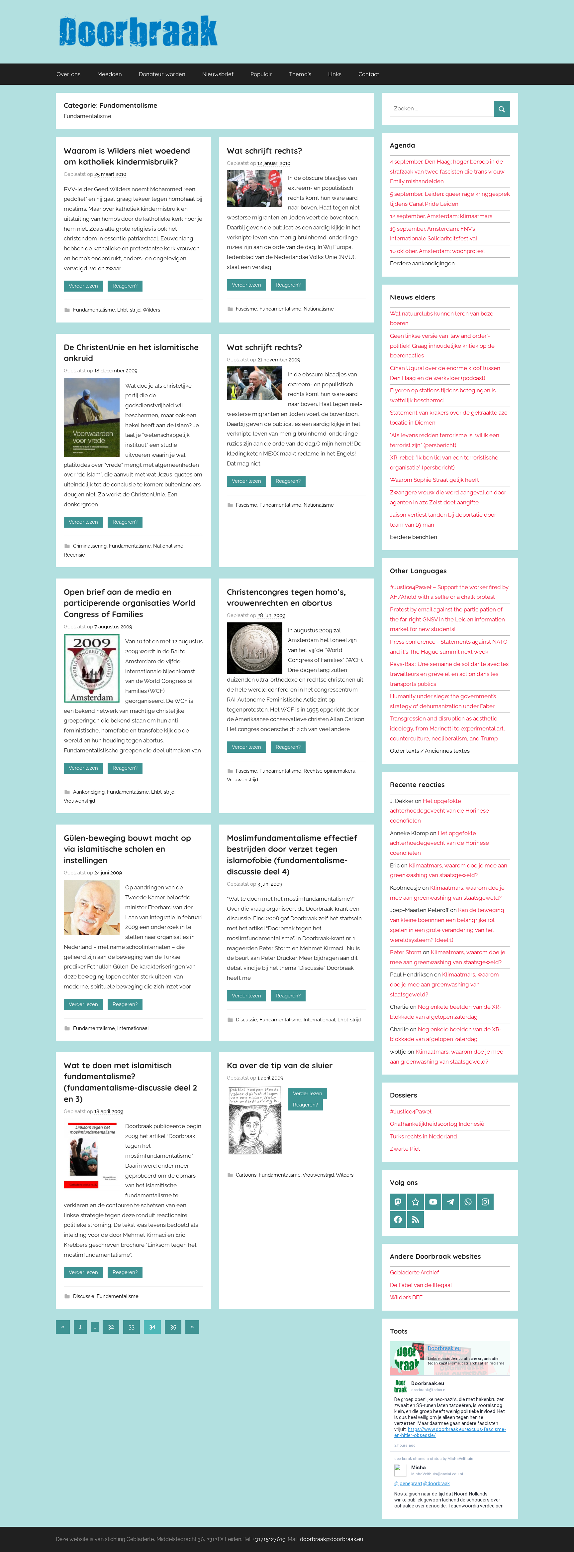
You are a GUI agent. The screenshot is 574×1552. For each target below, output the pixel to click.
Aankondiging (89, 792)
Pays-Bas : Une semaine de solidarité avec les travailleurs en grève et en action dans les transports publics (449, 674)
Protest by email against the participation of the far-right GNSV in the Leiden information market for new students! (447, 619)
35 (173, 1326)
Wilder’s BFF (406, 1297)
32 (111, 1326)
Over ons (68, 73)
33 (132, 1326)
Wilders (151, 310)
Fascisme (246, 309)
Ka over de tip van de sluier (280, 1065)
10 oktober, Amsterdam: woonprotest (437, 251)
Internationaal (133, 1028)
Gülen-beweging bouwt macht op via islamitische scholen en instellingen (127, 849)
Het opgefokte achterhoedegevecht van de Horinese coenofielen (439, 811)
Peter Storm (406, 952)
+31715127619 (269, 1539)
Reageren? (125, 286)
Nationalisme (319, 309)
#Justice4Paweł (410, 1111)
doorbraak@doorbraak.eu (331, 1539)
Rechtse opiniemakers (329, 771)
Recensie (74, 555)
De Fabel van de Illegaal (421, 1285)
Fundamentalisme (94, 310)
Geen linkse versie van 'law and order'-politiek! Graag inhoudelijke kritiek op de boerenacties (442, 345)
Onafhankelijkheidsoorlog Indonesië (437, 1123)
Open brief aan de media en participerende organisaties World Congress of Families (129, 603)
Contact (368, 73)
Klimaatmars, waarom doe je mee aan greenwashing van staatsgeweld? (444, 984)
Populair (261, 73)
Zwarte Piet (405, 1148)
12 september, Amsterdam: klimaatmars (441, 216)
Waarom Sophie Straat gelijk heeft (434, 479)
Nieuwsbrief (218, 73)
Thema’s (300, 73)
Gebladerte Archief (414, 1272)
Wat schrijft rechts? (264, 151)
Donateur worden (162, 73)
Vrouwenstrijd (79, 801)
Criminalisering (90, 546)
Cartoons (246, 1175)
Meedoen (109, 73)
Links (334, 73)
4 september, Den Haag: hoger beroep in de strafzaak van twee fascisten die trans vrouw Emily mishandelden (447, 171)
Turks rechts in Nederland (423, 1136)
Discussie (246, 1020)
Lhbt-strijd (129, 310)
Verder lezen (83, 286)
